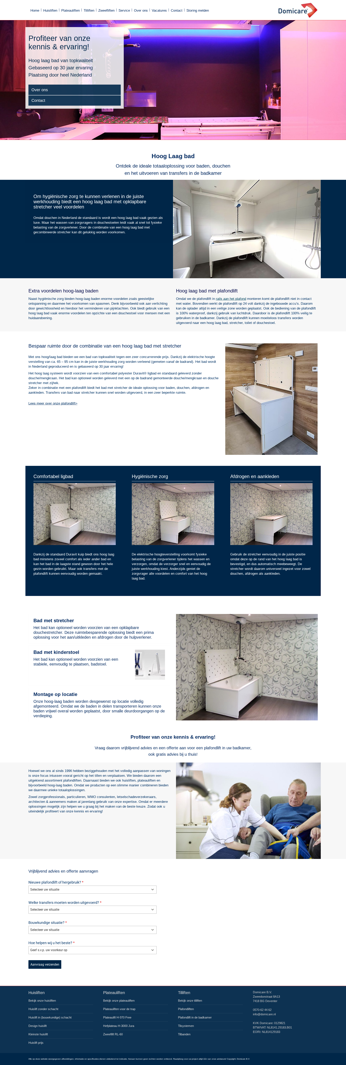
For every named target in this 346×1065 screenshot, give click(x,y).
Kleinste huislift (38, 1034)
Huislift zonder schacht (43, 1009)
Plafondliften (186, 1009)
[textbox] (89, 889)
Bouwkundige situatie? (47, 922)
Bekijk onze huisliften (42, 1000)
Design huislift (37, 1026)
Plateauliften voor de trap (119, 1009)
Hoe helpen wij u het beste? (51, 943)
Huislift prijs (35, 1042)
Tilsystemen (186, 1026)
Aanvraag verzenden (44, 964)
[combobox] (92, 890)
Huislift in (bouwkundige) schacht (49, 1017)
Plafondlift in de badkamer (195, 1017)
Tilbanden (184, 1034)
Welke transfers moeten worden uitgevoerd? (65, 902)
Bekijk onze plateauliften (119, 1000)
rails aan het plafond (231, 299)
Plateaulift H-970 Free (117, 1017)
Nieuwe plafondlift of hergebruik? (55, 882)
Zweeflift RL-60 (113, 1034)
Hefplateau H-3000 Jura (118, 1026)
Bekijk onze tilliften (190, 1000)
